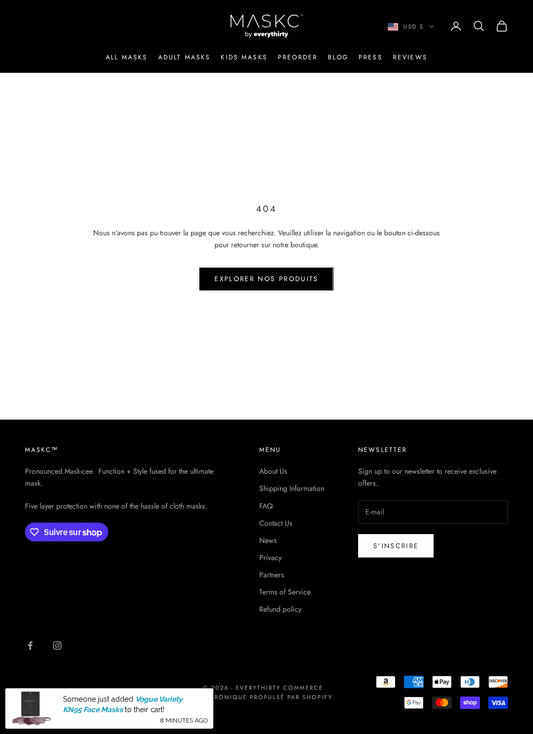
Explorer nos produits (266, 279)
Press (371, 57)
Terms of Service (285, 592)
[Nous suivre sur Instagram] (57, 645)
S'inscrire (395, 546)
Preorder (298, 57)
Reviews (410, 57)
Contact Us (276, 523)
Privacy (270, 557)
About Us (273, 471)
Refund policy (280, 609)
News (268, 540)
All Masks (126, 57)
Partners (271, 575)
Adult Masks (184, 57)
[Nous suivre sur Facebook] (30, 645)
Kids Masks (244, 57)
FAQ (266, 506)
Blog (338, 57)
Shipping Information (291, 488)
